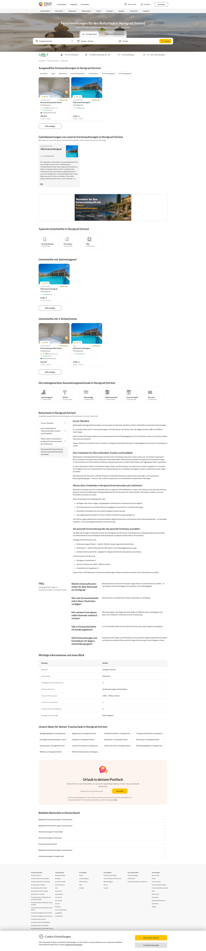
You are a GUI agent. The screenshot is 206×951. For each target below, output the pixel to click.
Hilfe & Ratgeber (108, 881)
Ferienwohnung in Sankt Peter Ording (42, 928)
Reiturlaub (64, 61)
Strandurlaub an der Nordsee (39, 891)
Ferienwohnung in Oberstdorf (39, 925)
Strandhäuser (59, 916)
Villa (56, 888)
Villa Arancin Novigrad (81, 102)
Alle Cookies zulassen (151, 938)
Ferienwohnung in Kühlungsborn (40, 922)
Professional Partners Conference (137, 881)
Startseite (42, 61)
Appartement (59, 894)
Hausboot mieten (60, 875)
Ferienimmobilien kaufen (159, 885)
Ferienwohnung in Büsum (38, 919)
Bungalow (58, 878)
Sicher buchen (83, 881)
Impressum (155, 897)
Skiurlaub (58, 907)
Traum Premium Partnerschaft (112, 878)
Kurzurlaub (58, 900)
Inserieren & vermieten (110, 875)
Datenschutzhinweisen (73, 944)
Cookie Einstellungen (151, 945)
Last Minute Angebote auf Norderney (41, 916)
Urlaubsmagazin (84, 878)
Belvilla (154, 907)
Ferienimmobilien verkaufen (160, 888)
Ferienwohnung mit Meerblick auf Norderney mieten (41, 898)
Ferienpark (58, 891)
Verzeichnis (155, 903)
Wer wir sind (155, 875)
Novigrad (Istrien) (53, 61)
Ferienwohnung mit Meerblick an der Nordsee (41, 903)
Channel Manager (133, 875)
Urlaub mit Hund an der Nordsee (40, 881)
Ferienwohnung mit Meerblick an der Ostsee (41, 909)
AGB (153, 891)
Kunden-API (131, 878)
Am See (57, 903)
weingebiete (58, 913)
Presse (154, 878)
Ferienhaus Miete (60, 881)
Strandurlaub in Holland (38, 885)
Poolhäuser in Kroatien (37, 894)
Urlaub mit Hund (36, 875)
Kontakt (81, 888)
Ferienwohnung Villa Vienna (51, 102)
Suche (81, 875)
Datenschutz (155, 894)
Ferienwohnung (59, 885)
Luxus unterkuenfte (61, 910)
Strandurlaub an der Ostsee (39, 888)
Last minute (58, 897)
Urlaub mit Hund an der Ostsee (40, 878)
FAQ (80, 885)
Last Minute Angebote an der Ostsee (41, 913)
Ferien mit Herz (156, 881)
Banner (106, 885)
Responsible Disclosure (158, 900)
